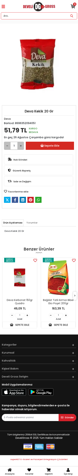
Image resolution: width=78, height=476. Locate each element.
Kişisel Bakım (10, 368)
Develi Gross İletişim (15, 376)
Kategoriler (9, 344)
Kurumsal (8, 352)
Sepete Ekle (51, 145)
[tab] (13, 222)
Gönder (69, 417)
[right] (75, 295)
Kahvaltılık (9, 360)
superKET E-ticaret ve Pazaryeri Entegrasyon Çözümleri (39, 459)
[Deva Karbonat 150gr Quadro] (19, 277)
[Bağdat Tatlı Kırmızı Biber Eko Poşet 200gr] (58, 277)
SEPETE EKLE (22, 325)
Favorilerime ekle (18, 191)
